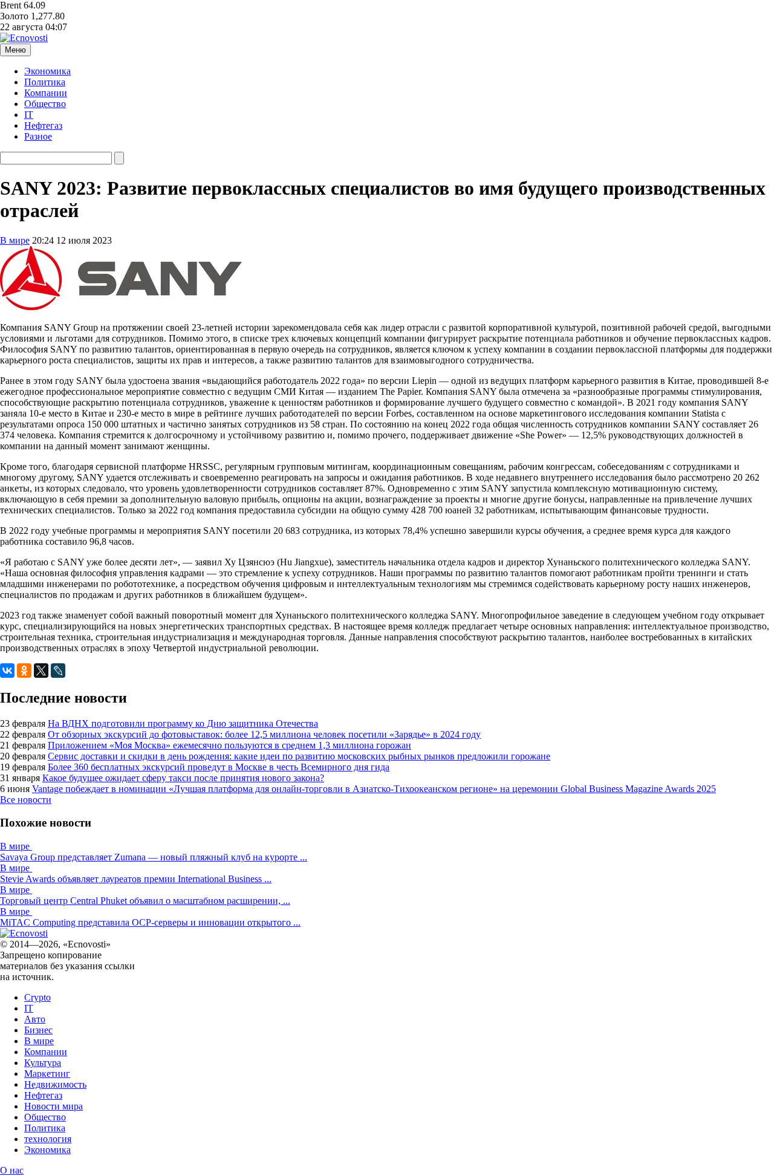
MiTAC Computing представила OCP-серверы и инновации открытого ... (150, 922)
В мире (15, 240)
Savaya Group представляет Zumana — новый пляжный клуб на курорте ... (153, 857)
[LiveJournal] (58, 670)
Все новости (25, 799)
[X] (41, 670)
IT (28, 114)
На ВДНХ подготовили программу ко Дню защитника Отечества (183, 723)
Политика (44, 82)
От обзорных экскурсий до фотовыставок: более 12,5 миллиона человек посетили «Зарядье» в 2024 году (264, 734)
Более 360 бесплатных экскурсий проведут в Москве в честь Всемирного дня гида (218, 767)
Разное (38, 136)
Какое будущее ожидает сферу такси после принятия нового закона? (183, 778)
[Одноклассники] (24, 670)
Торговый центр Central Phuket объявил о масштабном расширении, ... (145, 900)
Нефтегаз (43, 125)
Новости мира (53, 1106)
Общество (45, 104)
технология (47, 1139)
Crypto (37, 997)
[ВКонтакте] (7, 670)
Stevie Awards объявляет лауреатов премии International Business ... (136, 879)
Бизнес (38, 1030)
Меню (15, 49)
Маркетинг (47, 1073)
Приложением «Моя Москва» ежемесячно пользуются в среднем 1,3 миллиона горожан (229, 745)
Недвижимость (55, 1084)
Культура (42, 1062)
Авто (34, 1019)
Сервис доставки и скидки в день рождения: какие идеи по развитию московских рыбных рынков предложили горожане (299, 756)
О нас (12, 1170)
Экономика (47, 71)
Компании (45, 93)
